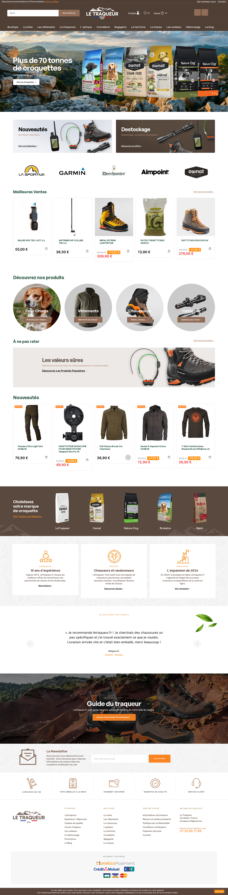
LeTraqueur (62, 528)
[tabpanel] (31, 172)
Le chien (108, 815)
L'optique (108, 827)
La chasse (109, 843)
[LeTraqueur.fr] (102, 13)
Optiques (191, 310)
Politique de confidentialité (156, 823)
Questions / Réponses (76, 819)
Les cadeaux (71, 831)
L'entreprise (70, 815)
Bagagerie (109, 839)
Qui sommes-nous (206, 1)
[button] (204, 192)
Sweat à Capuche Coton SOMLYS (153, 447)
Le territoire (109, 831)
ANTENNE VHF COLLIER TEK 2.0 (71, 241)
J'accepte (219, 891)
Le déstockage (72, 835)
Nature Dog (131, 528)
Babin (199, 528)
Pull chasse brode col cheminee (111, 447)
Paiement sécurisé (152, 831)
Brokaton (165, 528)
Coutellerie (109, 835)
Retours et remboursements (157, 819)
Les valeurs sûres (62, 360)
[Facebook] (197, 12)
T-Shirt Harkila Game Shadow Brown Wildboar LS (195, 447)
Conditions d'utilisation (154, 827)
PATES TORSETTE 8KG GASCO (153, 241)
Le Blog (68, 843)
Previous (30, 644)
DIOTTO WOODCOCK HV (194, 240)
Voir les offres (52, 2)
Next (197, 644)
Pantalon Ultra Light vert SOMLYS (30, 447)
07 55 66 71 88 (190, 831)
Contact (222, 1)
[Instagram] (204, 12)
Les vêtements (111, 819)
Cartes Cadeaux (73, 827)
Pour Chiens (36, 310)
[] (46, 249)
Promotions (70, 839)
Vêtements (88, 310)
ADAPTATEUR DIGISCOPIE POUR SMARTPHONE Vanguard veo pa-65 (72, 449)
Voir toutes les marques (27, 516)
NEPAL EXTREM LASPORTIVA (108, 241)
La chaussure (110, 823)
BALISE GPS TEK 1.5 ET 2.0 (31, 240)
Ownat (97, 528)
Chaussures (139, 310)
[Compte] (138, 13)
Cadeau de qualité (74, 823)
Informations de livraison (155, 815)
